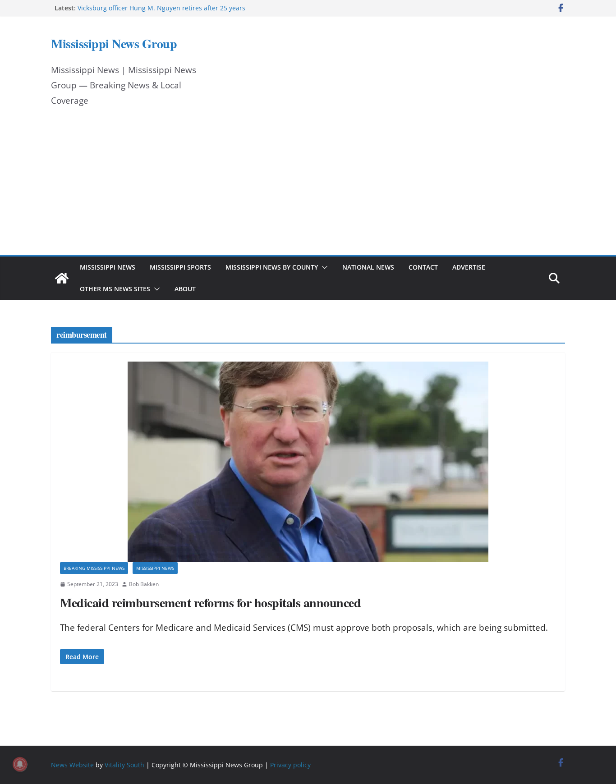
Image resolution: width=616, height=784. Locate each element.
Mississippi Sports (180, 267)
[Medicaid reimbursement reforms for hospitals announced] (308, 462)
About (185, 288)
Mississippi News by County (271, 267)
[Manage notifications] (20, 764)
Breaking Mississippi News (94, 568)
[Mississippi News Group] (62, 278)
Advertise (468, 267)
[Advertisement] (308, 187)
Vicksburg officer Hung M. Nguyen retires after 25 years (161, 8)
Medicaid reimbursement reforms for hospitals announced (210, 602)
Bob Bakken (144, 584)
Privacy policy (290, 765)
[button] (323, 267)
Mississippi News (107, 267)
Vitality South (124, 765)
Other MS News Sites (115, 288)
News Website (72, 765)
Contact (423, 267)
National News (368, 267)
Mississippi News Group (114, 43)
